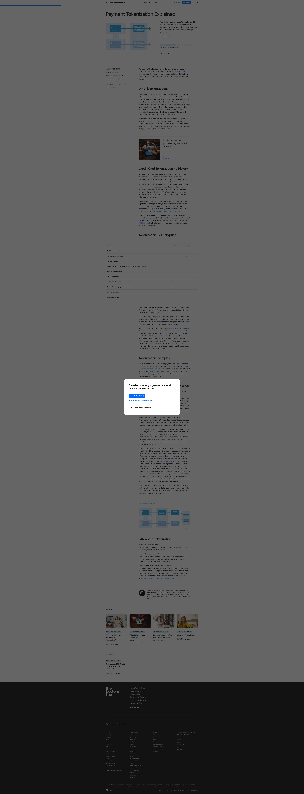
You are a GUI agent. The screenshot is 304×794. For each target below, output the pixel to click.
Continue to (141, 400)
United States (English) (137, 396)
